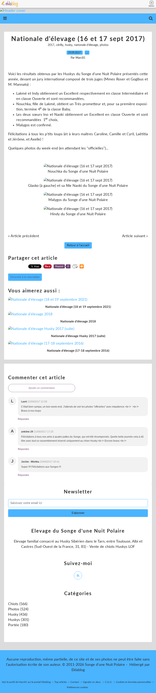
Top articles (60, 682)
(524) (18, 609)
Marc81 (23, 682)
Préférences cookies (77, 687)
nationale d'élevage (86, 45)
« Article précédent (23, 236)
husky (68, 45)
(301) (18, 620)
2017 (51, 45)
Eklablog (78, 670)
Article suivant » (135, 236)
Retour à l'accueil (78, 245)
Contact (74, 682)
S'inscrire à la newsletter (25, 277)
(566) (17, 604)
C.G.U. (108, 682)
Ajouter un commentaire (41, 388)
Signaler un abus (92, 682)
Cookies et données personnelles (133, 682)
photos (104, 45)
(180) (18, 625)
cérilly (59, 45)
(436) (17, 614)
